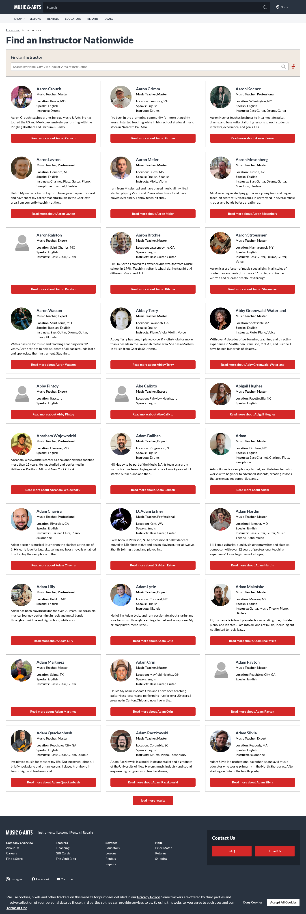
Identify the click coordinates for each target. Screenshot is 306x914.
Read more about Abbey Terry (153, 364)
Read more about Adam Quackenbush (53, 782)
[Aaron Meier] (121, 168)
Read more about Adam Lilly (53, 641)
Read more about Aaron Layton (53, 213)
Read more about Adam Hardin (252, 565)
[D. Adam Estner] (121, 519)
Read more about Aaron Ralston (53, 289)
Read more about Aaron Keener (253, 138)
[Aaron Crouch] (22, 97)
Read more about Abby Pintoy (53, 414)
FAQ (232, 851)
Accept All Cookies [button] (283, 902)
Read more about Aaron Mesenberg (252, 213)
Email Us (275, 851)
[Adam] (221, 444)
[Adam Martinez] (22, 670)
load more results (153, 800)
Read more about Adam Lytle (153, 641)
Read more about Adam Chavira (53, 565)
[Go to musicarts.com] (27, 7)
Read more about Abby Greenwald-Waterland (252, 364)
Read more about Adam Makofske (252, 641)
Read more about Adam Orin (153, 711)
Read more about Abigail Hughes (252, 414)
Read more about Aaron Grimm (153, 138)
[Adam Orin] (121, 670)
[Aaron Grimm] (121, 97)
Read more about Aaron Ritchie (153, 289)
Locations (13, 30)
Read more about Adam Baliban (153, 490)
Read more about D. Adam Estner (153, 565)
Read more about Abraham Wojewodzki (53, 490)
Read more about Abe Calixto (153, 414)
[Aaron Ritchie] (121, 243)
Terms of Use (16, 907)
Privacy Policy (148, 897)
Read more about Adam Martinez (53, 711)
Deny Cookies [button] (252, 902)
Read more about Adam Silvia (252, 782)
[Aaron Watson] (22, 319)
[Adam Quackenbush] (22, 741)
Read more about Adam (252, 490)
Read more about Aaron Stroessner (252, 289)
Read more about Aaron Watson (53, 364)
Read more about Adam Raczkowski (153, 782)
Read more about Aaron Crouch (53, 138)
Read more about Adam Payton (252, 711)
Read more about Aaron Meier (153, 213)
